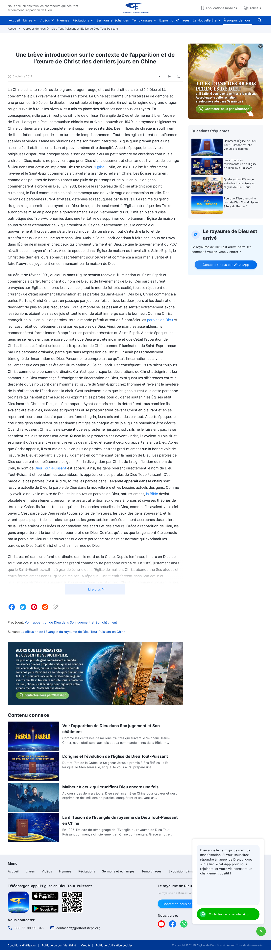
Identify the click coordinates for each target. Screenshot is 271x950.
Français (254, 8)
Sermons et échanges (112, 20)
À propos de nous (237, 20)
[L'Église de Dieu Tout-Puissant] (135, 8)
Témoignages (142, 20)
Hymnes (63, 20)
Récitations (80, 20)
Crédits (85, 945)
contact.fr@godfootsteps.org (78, 928)
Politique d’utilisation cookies (114, 945)
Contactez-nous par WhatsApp (225, 265)
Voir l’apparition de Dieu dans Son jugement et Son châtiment (71, 622)
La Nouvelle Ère (204, 20)
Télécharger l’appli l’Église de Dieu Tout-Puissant (50, 886)
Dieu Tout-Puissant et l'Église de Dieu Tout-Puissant (84, 28)
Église (100, 167)
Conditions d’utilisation (22, 945)
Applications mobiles (221, 8)
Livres (27, 20)
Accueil (14, 20)
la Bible (152, 494)
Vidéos (44, 20)
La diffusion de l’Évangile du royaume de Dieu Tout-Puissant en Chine (73, 632)
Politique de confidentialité (59, 945)
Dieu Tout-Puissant (50, 468)
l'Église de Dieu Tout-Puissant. (216, 945)
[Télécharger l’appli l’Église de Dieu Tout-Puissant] (18, 902)
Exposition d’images (174, 20)
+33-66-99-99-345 (29, 928)
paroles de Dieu (160, 320)
